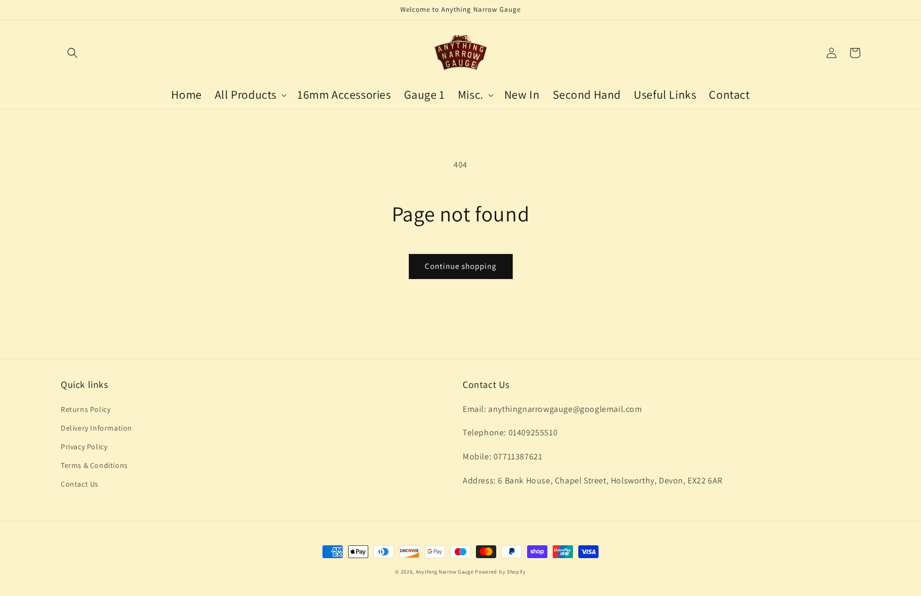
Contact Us (80, 484)
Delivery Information (96, 428)
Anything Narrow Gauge (445, 571)
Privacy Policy (84, 446)
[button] (72, 53)
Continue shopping (461, 266)
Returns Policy (85, 409)
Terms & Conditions (94, 465)
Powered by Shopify (500, 571)
